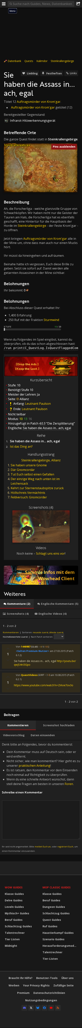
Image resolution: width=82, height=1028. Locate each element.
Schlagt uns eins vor (50, 553)
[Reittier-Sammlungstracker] (41, 575)
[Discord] (24, 1008)
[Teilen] (78, 4)
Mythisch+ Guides (17, 913)
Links (73, 73)
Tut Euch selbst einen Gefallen (32, 474)
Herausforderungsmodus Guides (60, 946)
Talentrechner (15, 933)
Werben (14, 985)
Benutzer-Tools (47, 978)
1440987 (25, 646)
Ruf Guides (50, 926)
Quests (28, 61)
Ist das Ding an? (21, 446)
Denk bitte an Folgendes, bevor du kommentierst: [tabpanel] (41, 797)
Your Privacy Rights (36, 985)
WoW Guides (14, 887)
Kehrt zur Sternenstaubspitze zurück (37, 488)
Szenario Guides (53, 939)
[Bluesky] (38, 1008)
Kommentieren (11, 632)
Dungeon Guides (54, 907)
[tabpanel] (41, 664)
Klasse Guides (14, 894)
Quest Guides (52, 920)
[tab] (17, 604)
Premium (23, 993)
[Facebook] (44, 1008)
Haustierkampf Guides (58, 933)
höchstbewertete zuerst (15, 636)
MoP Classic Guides (57, 887)
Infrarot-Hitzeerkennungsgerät (32, 120)
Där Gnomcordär (23, 470)
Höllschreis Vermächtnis (28, 493)
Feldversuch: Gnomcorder (29, 497)
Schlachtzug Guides (18, 926)
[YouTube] (51, 1008)
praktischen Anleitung (34, 765)
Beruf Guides (14, 920)
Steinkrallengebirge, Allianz (41, 460)
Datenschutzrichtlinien (49, 993)
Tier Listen (12, 939)
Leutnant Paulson (38, 404)
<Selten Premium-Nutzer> (32, 651)
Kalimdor (41, 61)
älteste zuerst (56, 632)
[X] (31, 1008)
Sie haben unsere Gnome (29, 465)
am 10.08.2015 (59, 674)
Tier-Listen (50, 958)
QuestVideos (29, 674)
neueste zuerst (40, 632)
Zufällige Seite (63, 985)
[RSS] (58, 1008)
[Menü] (4, 4)
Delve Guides (14, 900)
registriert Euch (65, 846)
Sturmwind (51, 320)
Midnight (11, 946)
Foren (69, 784)
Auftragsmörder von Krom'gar (38, 102)
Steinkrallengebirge (62, 61)
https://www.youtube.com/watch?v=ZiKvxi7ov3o (43, 685)
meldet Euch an (43, 846)
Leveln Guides (14, 907)
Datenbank (14, 61)
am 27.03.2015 (58, 651)
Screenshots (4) (41, 507)
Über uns (67, 978)
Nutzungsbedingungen (41, 1000)
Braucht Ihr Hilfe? (20, 978)
